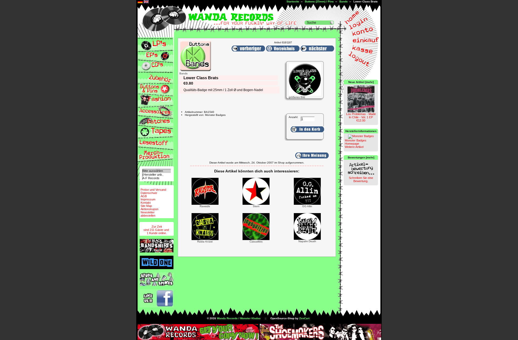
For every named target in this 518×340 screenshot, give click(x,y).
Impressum (148, 199)
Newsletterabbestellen (148, 214)
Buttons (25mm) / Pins (319, 1)
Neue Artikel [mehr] (361, 82)
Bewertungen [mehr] (361, 157)
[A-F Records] (156, 178)
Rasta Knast (205, 241)
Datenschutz (149, 193)
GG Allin (307, 206)
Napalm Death (307, 241)
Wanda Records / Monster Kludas (239, 318)
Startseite (293, 1)
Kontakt (146, 202)
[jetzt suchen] (332, 22)
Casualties (256, 241)
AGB (144, 196)
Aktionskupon (149, 209)
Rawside (205, 206)
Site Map (146, 205)
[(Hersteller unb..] (156, 174)
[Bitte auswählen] (156, 171)
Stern (256, 206)
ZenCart (304, 318)
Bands (343, 1)
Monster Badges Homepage (355, 142)
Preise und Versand (153, 189)
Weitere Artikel (354, 146)
